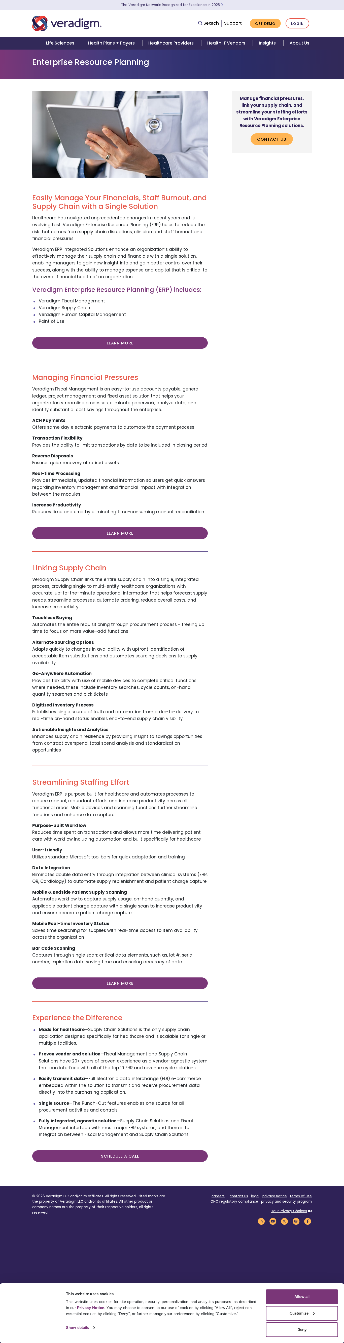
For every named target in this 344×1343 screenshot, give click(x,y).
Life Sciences (60, 43)
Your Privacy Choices (289, 1211)
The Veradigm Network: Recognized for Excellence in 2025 (171, 5)
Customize (299, 1313)
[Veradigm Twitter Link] (284, 1221)
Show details (77, 1327)
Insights (267, 43)
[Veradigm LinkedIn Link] (261, 1221)
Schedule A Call (120, 1156)
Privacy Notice (90, 1308)
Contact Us (271, 139)
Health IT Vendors (226, 43)
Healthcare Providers (171, 43)
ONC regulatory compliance (234, 1201)
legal (255, 1196)
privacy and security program (286, 1201)
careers (218, 1196)
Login (297, 23)
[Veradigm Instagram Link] (296, 1221)
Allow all (301, 1296)
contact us (239, 1196)
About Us (299, 43)
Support (233, 23)
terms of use (301, 1196)
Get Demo (265, 23)
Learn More (120, 343)
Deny (301, 1329)
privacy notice (274, 1196)
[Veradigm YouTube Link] (272, 1221)
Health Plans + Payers (111, 43)
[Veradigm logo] (66, 23)
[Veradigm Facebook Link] (307, 1221)
